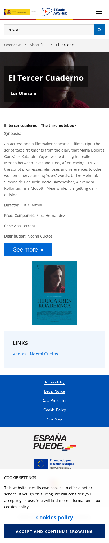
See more (25, 249)
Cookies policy (54, 517)
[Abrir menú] (99, 12)
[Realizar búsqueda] (99, 29)
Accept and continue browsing (54, 531)
